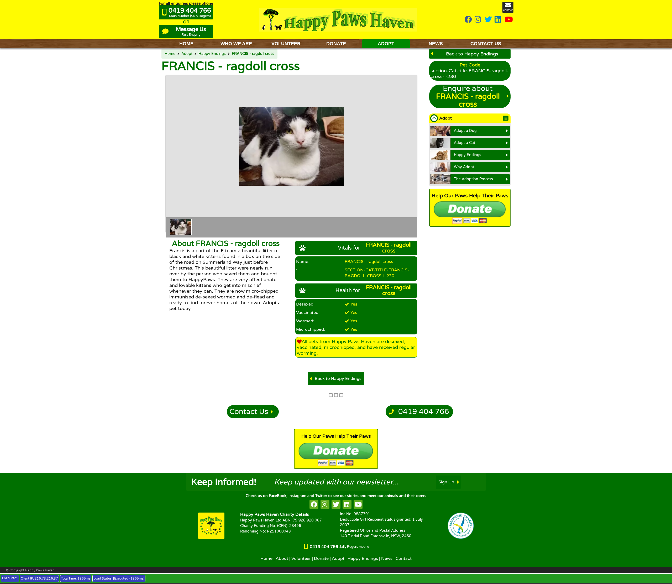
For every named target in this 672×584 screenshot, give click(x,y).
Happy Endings (212, 54)
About (282, 558)
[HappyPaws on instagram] (478, 19)
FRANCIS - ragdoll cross (253, 54)
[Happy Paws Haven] (338, 19)
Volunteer (301, 558)
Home (170, 54)
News (386, 558)
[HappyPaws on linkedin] (498, 19)
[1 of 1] (181, 227)
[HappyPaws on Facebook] (468, 19)
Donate (321, 558)
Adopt (186, 54)
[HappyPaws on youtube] (508, 19)
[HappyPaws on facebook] (313, 504)
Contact (404, 558)
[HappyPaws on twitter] (488, 19)
